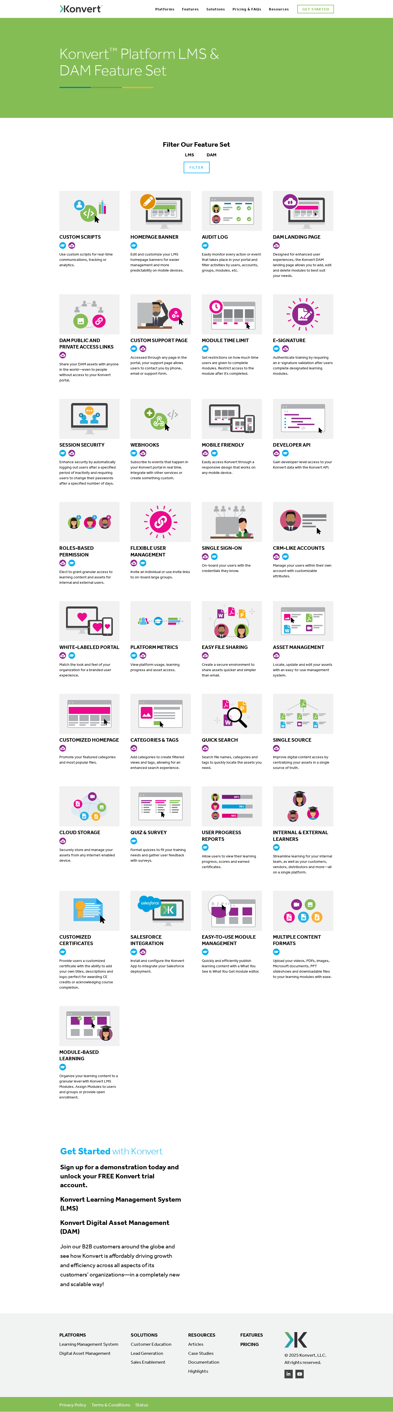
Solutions (215, 9)
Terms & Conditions (110, 1404)
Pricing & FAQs (247, 9)
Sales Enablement (148, 1362)
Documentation (203, 1362)
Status (141, 1404)
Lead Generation (147, 1353)
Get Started (315, 9)
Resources (279, 9)
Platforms (165, 9)
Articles (195, 1344)
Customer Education (151, 1344)
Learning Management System (88, 1344)
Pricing (249, 1344)
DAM (212, 154)
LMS (189, 154)
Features (190, 9)
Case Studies (201, 1353)
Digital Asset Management (85, 1353)
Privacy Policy (72, 1404)
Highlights (198, 1371)
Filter (197, 167)
